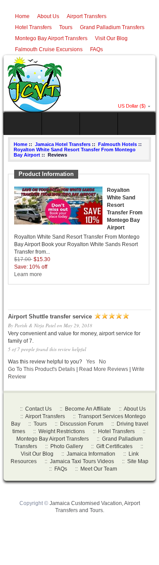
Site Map (137, 461)
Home (22, 16)
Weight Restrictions (61, 431)
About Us (48, 16)
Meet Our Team (98, 469)
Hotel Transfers (33, 27)
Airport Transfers (86, 16)
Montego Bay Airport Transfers (51, 38)
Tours (65, 27)
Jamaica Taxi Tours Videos (82, 461)
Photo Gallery (66, 446)
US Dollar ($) (132, 106)
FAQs (96, 49)
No (102, 361)
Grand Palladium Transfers (112, 27)
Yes (90, 361)
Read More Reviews (103, 369)
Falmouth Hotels (117, 144)
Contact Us (38, 409)
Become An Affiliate (88, 409)
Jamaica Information (91, 454)
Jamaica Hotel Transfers (63, 144)
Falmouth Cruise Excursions (49, 49)
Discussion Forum (81, 424)
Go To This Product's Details (41, 369)
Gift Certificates (114, 446)
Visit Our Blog (111, 38)
